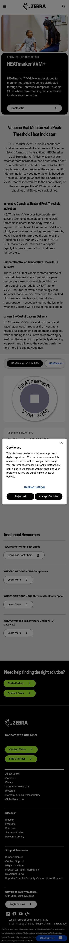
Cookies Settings (34, 487)
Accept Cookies (48, 496)
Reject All (20, 496)
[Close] (61, 443)
